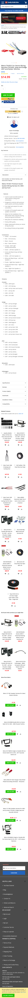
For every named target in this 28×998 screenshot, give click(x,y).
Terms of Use (7, 943)
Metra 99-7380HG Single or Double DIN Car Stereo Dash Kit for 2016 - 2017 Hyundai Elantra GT (14, 752)
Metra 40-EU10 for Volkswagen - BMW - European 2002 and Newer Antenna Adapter (20, 665)
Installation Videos (7, 399)
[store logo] (12, 2)
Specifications (6, 383)
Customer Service (8, 927)
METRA (3, 72)
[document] (14, 993)
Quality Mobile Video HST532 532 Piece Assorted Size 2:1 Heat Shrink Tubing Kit (7, 436)
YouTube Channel (8, 885)
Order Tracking (7, 956)
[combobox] (14, 6)
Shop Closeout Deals (20, 18)
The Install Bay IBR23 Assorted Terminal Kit (20, 531)
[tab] (14, 175)
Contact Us (6, 898)
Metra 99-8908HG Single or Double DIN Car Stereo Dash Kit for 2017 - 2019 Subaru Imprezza (13, 839)
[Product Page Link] (7, 430)
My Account (6, 914)
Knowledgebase (8, 894)
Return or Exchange (9, 960)
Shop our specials (8, 932)
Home (2, 25)
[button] (12, 63)
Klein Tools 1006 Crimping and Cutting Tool (7, 467)
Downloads (5, 395)
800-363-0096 (21, 138)
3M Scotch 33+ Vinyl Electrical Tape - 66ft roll (20, 563)
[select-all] (21, 413)
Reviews (4, 387)
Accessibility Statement (10, 936)
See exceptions (20, 141)
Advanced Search (8, 907)
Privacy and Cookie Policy (11, 965)
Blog (4, 890)
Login (5, 918)
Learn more (23, 992)
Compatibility (6, 404)
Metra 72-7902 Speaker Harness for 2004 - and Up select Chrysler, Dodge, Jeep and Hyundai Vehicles (14, 810)
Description (5, 175)
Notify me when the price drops (9, 82)
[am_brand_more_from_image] (6, 690)
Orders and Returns (9, 903)
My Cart (5, 923)
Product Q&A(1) (6, 391)
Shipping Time (7, 951)
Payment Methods (8, 947)
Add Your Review (20, 73)
